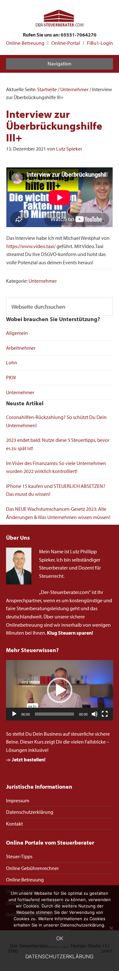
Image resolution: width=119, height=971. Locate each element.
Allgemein (17, 333)
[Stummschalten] (94, 714)
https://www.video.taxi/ (31, 246)
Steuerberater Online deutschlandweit (59, 19)
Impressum (17, 800)
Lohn (11, 362)
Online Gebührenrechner (32, 868)
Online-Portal (65, 43)
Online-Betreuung (25, 43)
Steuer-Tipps (19, 856)
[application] (59, 690)
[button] (59, 690)
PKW (11, 377)
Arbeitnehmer (21, 348)
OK (59, 938)
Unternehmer (43, 281)
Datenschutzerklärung (29, 812)
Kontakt (14, 823)
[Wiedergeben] (14, 714)
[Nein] (111, 928)
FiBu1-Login (100, 43)
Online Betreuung (25, 879)
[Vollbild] (105, 714)
